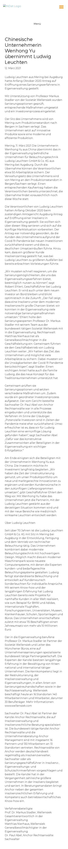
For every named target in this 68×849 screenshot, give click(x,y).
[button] (61, 6)
